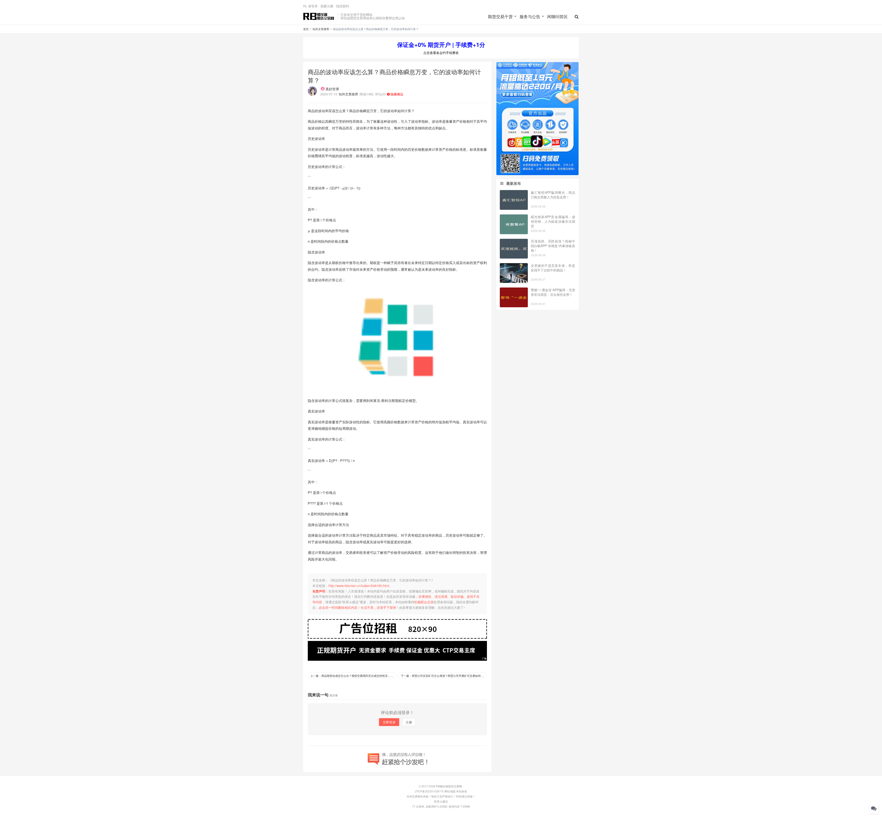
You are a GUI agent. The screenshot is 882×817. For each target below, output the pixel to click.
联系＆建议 (441, 801)
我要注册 (326, 6)
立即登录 (389, 722)
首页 (306, 29)
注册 (409, 722)
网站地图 (449, 791)
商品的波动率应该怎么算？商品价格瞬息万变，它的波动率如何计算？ (394, 75)
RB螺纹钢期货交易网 (319, 16)
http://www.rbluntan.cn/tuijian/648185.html (358, 585)
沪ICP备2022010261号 (429, 791)
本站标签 (461, 791)
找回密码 (342, 6)
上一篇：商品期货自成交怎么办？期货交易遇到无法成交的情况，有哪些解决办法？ (353, 676)
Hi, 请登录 (310, 6)
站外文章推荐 (321, 29)
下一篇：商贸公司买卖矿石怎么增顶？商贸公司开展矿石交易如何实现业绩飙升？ (444, 676)
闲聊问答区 (557, 16)
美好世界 (332, 88)
